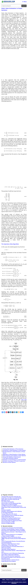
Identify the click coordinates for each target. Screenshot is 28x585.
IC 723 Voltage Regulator (7, 512)
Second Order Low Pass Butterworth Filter (11, 503)
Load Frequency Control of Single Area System (12, 515)
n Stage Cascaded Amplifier (7, 535)
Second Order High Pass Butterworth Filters (11, 520)
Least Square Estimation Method (10, 458)
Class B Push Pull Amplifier (7, 501)
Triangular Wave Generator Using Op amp (11, 496)
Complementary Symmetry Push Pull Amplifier (12, 527)
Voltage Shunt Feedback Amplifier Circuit (10, 518)
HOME (3, 579)
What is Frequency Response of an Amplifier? (12, 534)
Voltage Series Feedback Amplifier (9, 504)
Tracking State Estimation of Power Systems (13, 448)
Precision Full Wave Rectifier (8, 523)
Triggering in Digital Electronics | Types (10, 543)
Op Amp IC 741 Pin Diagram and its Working (11, 511)
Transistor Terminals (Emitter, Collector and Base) (12, 529)
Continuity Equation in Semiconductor (10, 559)
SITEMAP (24, 579)
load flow (24, 399)
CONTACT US (17, 579)
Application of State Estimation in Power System (14, 454)
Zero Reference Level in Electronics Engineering (12, 553)
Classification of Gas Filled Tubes (9, 545)
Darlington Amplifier (6, 510)
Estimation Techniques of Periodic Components (14, 461)
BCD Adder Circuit (5, 500)
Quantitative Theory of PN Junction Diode (11, 537)
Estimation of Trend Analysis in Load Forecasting (14, 459)
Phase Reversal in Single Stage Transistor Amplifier (13, 530)
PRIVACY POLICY (10, 579)
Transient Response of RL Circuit (9, 514)
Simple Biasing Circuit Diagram (8, 561)
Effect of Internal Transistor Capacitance (10, 555)
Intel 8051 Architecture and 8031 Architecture (11, 506)
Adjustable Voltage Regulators (8, 549)
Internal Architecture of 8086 (8, 522)
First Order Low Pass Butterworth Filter (10, 519)
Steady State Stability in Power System (12, 457)
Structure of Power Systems (9, 462)
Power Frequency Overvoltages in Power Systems (14, 455)
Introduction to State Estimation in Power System (14, 450)
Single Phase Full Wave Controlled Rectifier (11, 498)
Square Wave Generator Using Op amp (10, 499)
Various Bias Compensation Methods (10, 554)
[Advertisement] (14, 65)
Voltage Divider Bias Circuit (7, 516)
